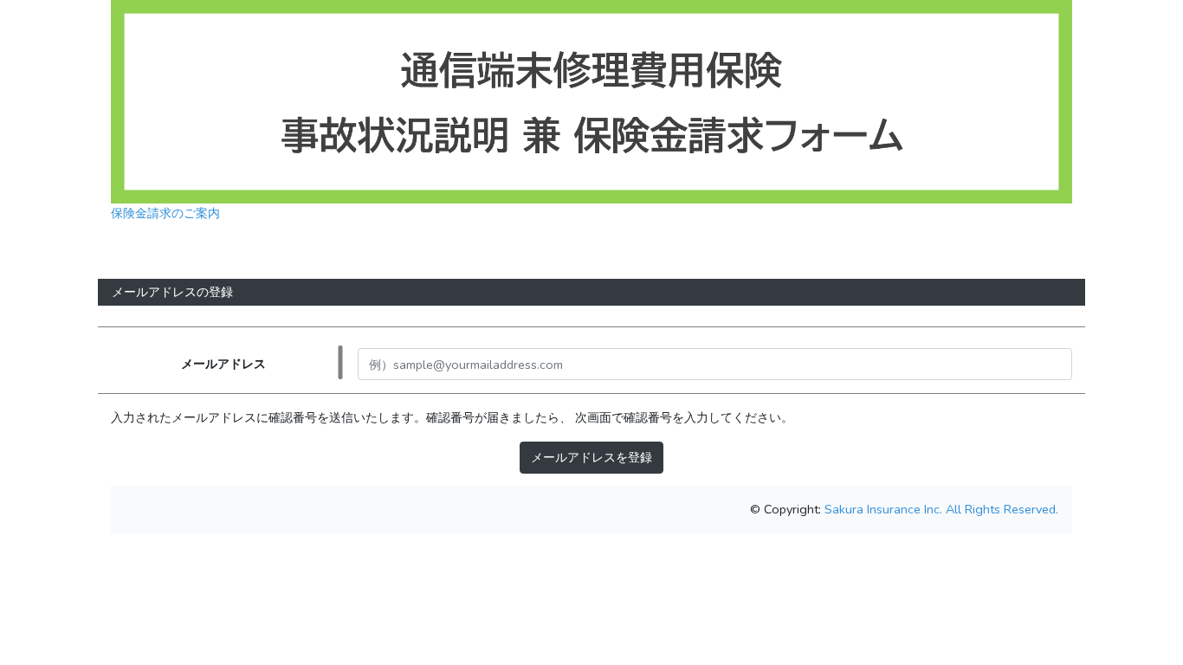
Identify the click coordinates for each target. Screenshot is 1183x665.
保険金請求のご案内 (165, 213)
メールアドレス (223, 363)
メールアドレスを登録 (591, 457)
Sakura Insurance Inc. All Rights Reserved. (939, 509)
